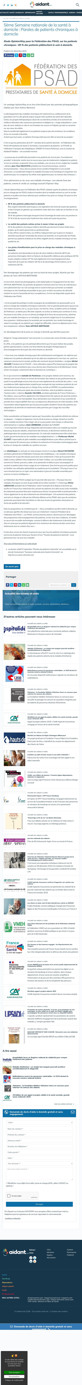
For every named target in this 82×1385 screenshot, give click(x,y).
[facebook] (4, 4)
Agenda (72, 13)
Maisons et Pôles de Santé (48, 1301)
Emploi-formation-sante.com (62, 1300)
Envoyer (39, 1204)
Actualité (4, 13)
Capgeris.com (66, 1298)
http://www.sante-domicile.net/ (21, 555)
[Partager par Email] (32, 55)
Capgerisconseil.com (52, 1298)
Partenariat (71, 1252)
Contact (70, 1250)
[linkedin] (11, 4)
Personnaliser (14, 1376)
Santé (12, 13)
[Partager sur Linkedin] (24, 55)
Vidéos (79, 13)
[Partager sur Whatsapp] (28, 55)
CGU (49, 1250)
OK (74, 585)
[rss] (15, 4)
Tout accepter (14, 1372)
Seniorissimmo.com (35, 1298)
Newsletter (51, 1258)
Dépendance (30, 13)
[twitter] (8, 4)
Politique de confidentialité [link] (14, 1380)
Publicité (70, 1255)
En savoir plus (12, 566)
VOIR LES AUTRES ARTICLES (64, 1104)
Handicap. (19, 13)
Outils (51, 13)
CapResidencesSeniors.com (39, 1300)
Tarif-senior (32, 1301)
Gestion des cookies (59, 1311)
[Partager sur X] (16, 55)
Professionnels (61, 13)
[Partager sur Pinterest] (20, 55)
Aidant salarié (39, 12)
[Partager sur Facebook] (7, 585)
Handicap (6, 1278)
